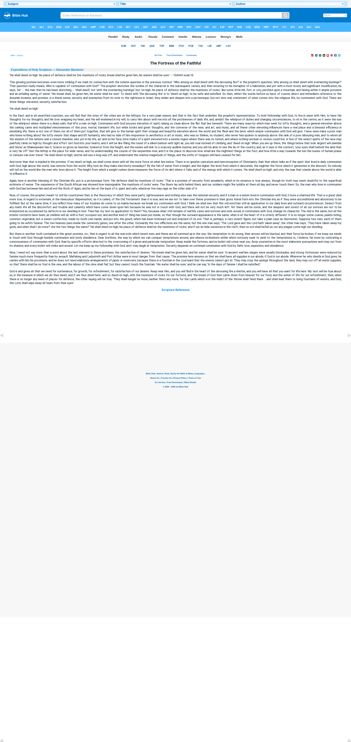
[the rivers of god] (346, 343)
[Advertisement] (175, 320)
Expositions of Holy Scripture (31, 69)
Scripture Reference (175, 290)
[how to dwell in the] (4, 343)
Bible (13, 55)
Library (20, 55)
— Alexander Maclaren (68, 69)
